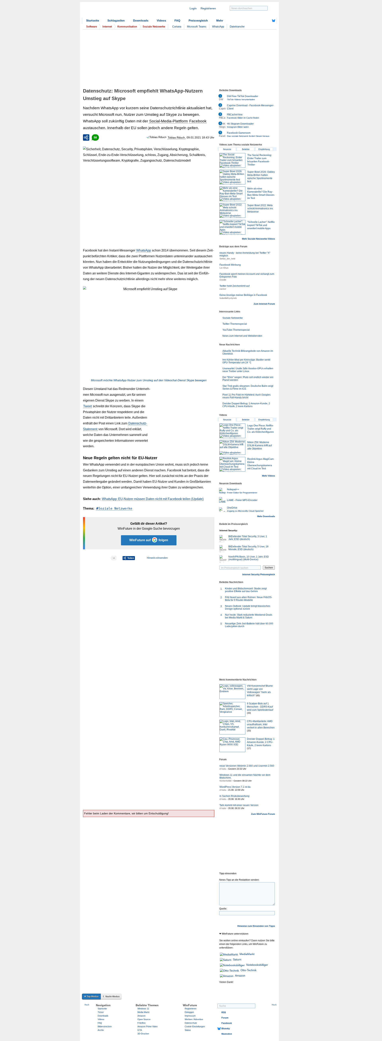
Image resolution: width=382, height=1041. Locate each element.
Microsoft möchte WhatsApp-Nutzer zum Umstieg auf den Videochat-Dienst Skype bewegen (149, 380)
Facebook (198, 121)
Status (188, 1030)
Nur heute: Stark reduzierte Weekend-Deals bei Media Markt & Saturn (248, 616)
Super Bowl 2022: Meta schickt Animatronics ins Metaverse (260, 208)
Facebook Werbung (230, 264)
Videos (161, 20)
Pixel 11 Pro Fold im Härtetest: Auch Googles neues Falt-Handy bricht (246, 396)
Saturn (237, 959)
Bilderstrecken (105, 1026)
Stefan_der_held (227, 258)
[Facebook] (267, 20)
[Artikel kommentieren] (97, 558)
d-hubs (222, 769)
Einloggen (189, 1012)
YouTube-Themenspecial (236, 329)
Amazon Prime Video (147, 1026)
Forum (224, 1018)
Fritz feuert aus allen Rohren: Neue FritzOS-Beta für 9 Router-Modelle (248, 598)
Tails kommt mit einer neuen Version (238, 805)
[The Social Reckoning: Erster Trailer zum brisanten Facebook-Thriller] (232, 160)
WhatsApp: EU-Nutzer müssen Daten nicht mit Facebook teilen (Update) (153, 499)
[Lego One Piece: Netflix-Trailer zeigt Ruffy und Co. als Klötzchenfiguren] (232, 431)
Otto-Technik (248, 970)
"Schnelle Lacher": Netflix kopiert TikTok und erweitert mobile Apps (261, 225)
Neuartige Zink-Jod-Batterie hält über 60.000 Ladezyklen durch (249, 625)
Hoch (87, 1005)
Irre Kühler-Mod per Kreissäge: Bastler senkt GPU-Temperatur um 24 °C (246, 361)
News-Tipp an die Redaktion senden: (239, 879)
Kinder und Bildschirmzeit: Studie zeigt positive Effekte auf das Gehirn (246, 590)
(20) (249, 730)
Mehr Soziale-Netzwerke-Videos (258, 239)
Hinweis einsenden (157, 558)
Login (193, 8)
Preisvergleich (198, 20)
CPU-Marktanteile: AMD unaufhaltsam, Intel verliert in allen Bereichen (261, 724)
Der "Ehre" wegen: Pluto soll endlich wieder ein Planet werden (247, 378)
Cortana (176, 26)
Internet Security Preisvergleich (258, 574)
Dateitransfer (237, 26)
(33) (249, 713)
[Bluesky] (273, 20)
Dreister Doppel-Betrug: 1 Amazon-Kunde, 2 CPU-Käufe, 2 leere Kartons (246, 405)
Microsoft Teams (196, 26)
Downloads (140, 20)
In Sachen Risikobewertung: (234, 796)
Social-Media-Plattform (168, 121)
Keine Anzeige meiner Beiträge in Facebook (243, 295)
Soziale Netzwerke (115, 508)
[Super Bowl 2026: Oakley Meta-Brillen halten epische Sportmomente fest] (232, 177)
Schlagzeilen (116, 20)
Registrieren (208, 8)
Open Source (143, 1019)
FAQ (177, 20)
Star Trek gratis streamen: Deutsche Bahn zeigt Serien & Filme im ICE (247, 387)
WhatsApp (218, 26)
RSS (223, 1012)
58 (95, 137)
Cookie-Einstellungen (195, 1026)
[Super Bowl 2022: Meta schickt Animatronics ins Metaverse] (232, 210)
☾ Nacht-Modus (111, 996)
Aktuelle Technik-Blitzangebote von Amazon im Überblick (247, 352)
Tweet (87, 406)
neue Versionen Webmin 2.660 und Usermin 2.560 (246, 765)
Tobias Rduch (176, 137)
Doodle (222, 280)
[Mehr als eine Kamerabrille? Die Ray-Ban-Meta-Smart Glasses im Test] (232, 194)
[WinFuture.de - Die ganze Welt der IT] (116, 11)
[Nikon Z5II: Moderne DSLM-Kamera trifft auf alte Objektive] (232, 447)
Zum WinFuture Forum (263, 814)
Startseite (92, 20)
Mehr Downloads (266, 516)
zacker (222, 289)
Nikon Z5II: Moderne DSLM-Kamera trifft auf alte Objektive (259, 445)
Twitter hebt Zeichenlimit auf (234, 286)
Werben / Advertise (194, 1019)
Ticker (101, 1012)
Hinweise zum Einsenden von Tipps (256, 926)
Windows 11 (143, 1008)
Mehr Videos (268, 476)
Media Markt (143, 1012)
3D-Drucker (143, 1033)
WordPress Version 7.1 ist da (234, 787)
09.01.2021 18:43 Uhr (200, 137)
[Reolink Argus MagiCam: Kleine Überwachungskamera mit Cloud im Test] (232, 464)
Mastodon (226, 1034)
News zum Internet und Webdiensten (242, 335)
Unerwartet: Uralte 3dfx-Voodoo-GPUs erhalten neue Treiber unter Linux (247, 370)
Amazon (240, 975)
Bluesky (225, 1028)
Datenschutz (191, 1023)
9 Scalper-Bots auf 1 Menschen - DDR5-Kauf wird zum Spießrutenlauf (260, 706)
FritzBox (141, 1023)
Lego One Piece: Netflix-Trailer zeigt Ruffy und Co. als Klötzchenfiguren (260, 428)
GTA (139, 1030)
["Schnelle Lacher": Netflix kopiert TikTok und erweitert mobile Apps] (232, 227)
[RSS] (261, 20)
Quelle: (223, 908)
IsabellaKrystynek (228, 298)
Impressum (190, 1016)
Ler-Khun (223, 268)
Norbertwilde (225, 781)
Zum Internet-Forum (264, 304)
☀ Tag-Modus (91, 996)
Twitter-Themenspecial (234, 324)
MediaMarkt (247, 954)
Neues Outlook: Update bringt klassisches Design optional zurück (247, 607)
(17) (249, 748)
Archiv (101, 1030)
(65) (258, 695)
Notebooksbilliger (257, 964)
